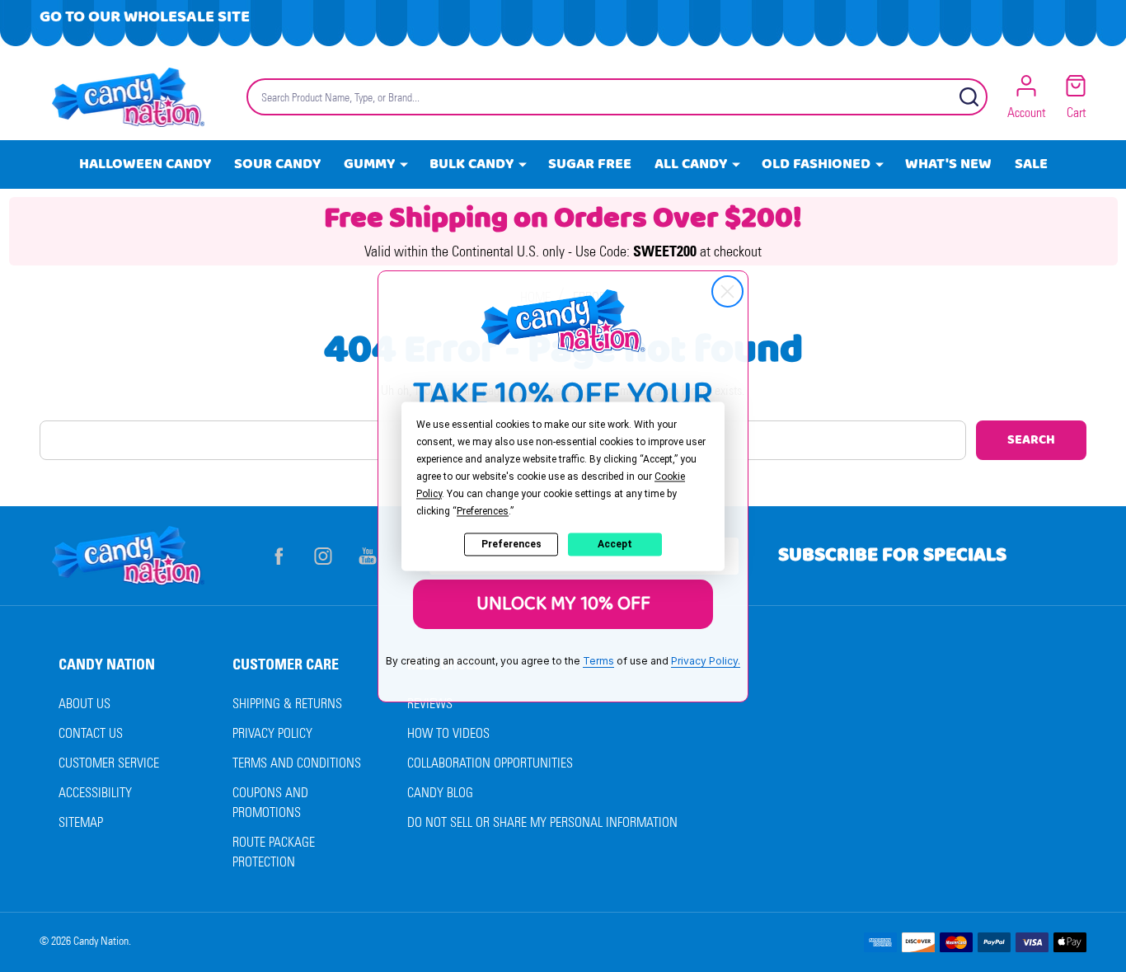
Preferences (511, 544)
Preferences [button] (483, 511)
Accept (615, 544)
